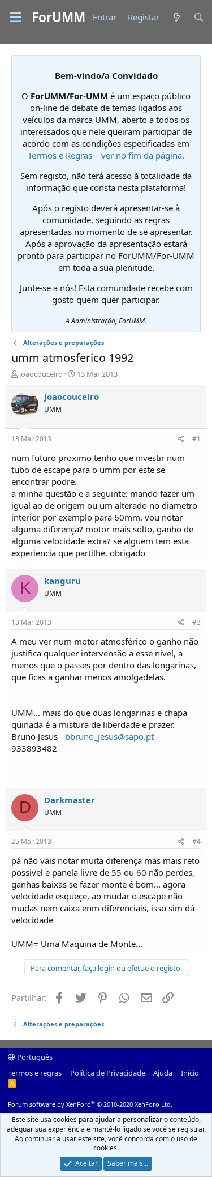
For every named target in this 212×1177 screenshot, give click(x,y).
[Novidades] (176, 17)
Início (190, 1073)
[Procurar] (199, 17)
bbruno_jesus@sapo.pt (109, 736)
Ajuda (162, 1073)
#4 (196, 841)
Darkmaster (69, 799)
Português (34, 1057)
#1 (196, 438)
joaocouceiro (41, 374)
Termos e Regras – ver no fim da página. (106, 155)
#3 (196, 622)
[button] (15, 17)
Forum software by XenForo (90, 1104)
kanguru (62, 580)
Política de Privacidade (107, 1073)
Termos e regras (35, 1073)
